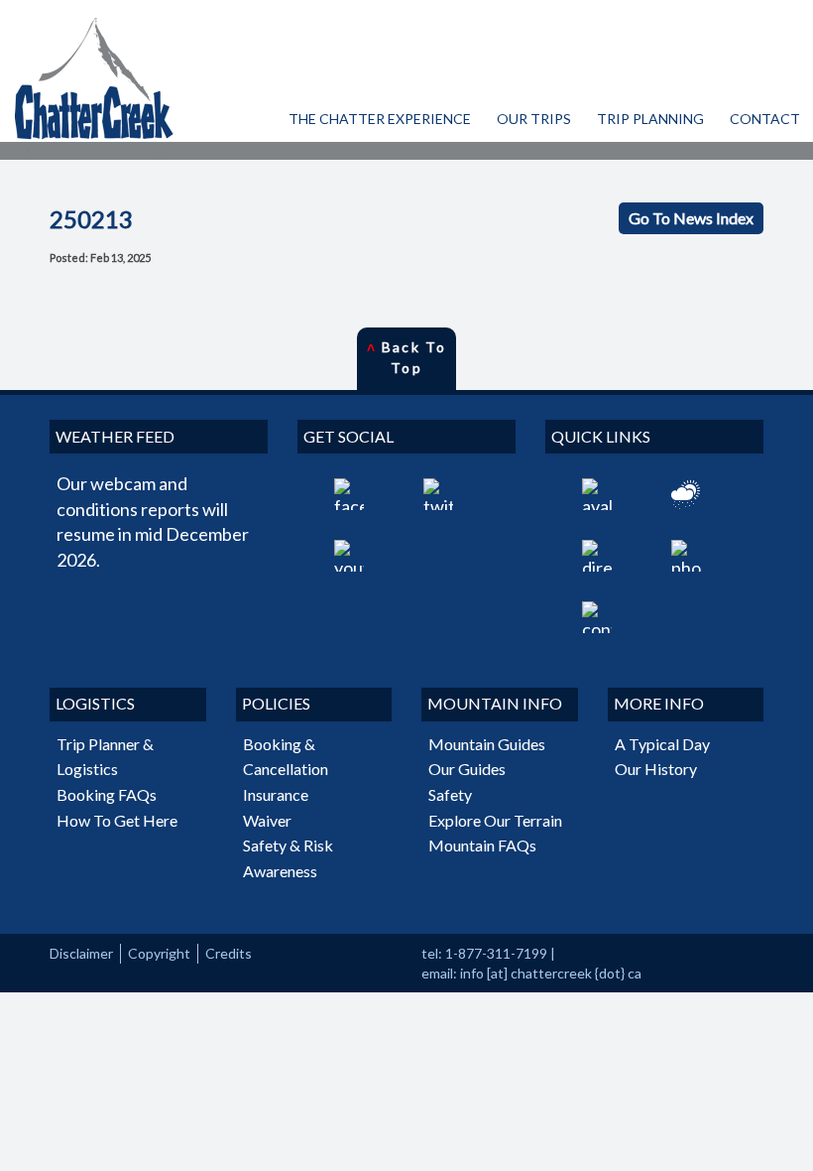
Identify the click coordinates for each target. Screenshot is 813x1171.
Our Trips (534, 118)
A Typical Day (662, 743)
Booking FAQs (107, 794)
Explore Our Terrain (495, 820)
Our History (656, 768)
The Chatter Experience (380, 118)
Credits (228, 953)
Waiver (267, 820)
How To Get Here (117, 820)
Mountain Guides (486, 743)
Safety (450, 794)
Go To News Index (691, 217)
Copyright (159, 953)
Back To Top (406, 357)
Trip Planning (650, 118)
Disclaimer (81, 953)
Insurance (275, 794)
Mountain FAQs (482, 845)
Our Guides (467, 768)
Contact (765, 118)
